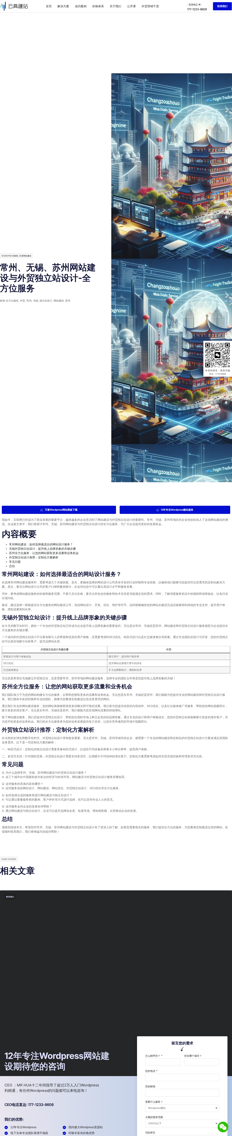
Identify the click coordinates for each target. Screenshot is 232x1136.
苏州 (67, 300)
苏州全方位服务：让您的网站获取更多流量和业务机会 (44, 553)
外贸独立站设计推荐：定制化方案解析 (33, 557)
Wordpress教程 (10, 256)
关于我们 (115, 6)
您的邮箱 (150, 1086)
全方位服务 (12, 300)
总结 (12, 566)
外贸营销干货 (150, 6)
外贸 (22, 300)
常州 (29, 300)
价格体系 (98, 6)
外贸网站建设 (25, 256)
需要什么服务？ (154, 1101)
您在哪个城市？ (193, 1055)
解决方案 (63, 6)
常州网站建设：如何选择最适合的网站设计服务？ (41, 544)
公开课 (131, 6)
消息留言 (150, 1132)
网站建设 (59, 300)
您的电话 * (151, 1070)
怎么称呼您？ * (153, 1055)
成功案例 (80, 6)
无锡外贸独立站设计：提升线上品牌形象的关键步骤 (42, 548)
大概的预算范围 (154, 1117)
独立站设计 (46, 300)
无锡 (35, 300)
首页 (49, 6)
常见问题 (15, 561)
